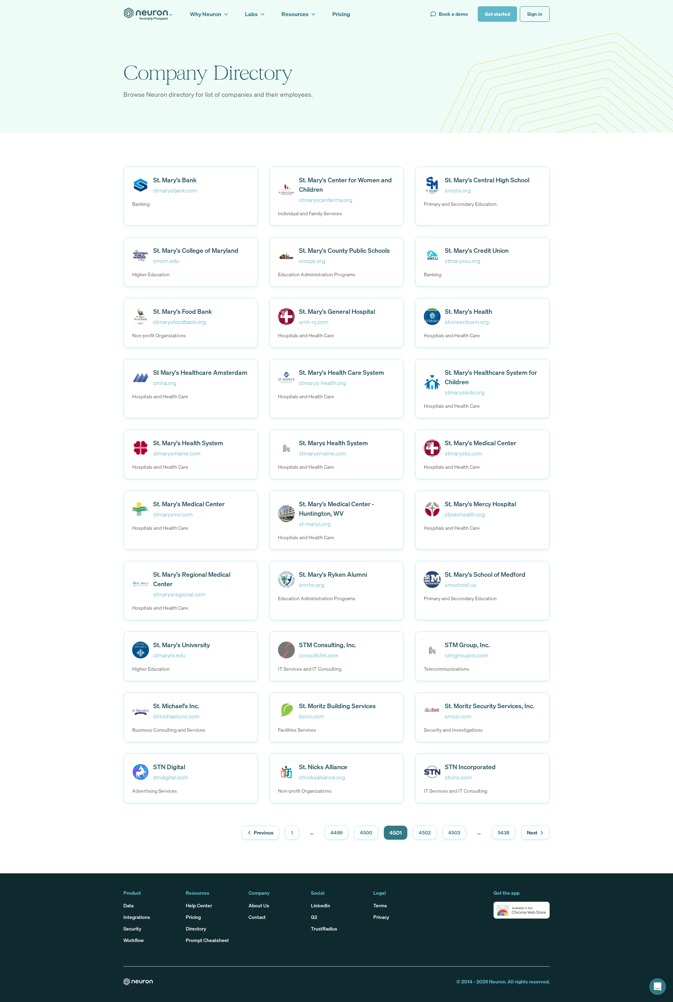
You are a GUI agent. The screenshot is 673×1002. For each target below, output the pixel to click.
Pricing (193, 917)
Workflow (133, 940)
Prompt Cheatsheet (207, 940)
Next (532, 832)
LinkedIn (320, 905)
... (311, 832)
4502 (425, 832)
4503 (454, 832)
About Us (259, 905)
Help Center (199, 905)
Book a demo (453, 14)
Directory (196, 928)
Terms (380, 905)
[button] (522, 910)
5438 (503, 832)
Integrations (136, 917)
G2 (314, 917)
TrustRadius (324, 928)
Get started (497, 14)
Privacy (381, 917)
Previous (263, 832)
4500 (366, 832)
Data (128, 905)
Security (132, 928)
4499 (336, 832)
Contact (257, 917)
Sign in (534, 14)
